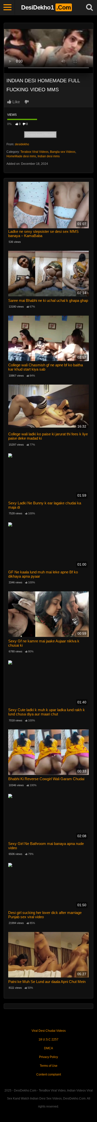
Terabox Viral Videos (34, 152)
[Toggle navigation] (7, 7)
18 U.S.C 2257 (48, 1039)
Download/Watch (40, 135)
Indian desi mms (49, 156)
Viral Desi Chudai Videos (49, 1030)
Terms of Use (48, 1065)
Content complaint (48, 1074)
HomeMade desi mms (21, 156)
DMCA (48, 1048)
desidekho (22, 144)
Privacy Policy (48, 1057)
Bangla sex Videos (62, 152)
